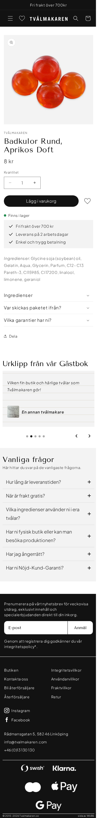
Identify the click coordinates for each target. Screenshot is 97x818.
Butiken (11, 670)
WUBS (87, 815)
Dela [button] (13, 332)
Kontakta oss (16, 679)
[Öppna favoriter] (22, 18)
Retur (54, 696)
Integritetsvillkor (64, 670)
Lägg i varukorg (39, 197)
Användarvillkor (63, 679)
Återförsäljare (16, 696)
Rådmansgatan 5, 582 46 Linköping (36, 733)
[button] (10, 18)
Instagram (20, 710)
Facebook (20, 719)
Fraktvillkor (59, 687)
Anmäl (76, 627)
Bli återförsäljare (19, 687)
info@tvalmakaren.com (25, 741)
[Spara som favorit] (83, 197)
